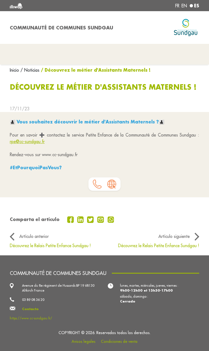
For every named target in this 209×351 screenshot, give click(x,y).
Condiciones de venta (119, 341)
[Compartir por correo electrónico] (101, 219)
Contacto (30, 309)
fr (177, 5)
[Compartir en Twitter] (91, 219)
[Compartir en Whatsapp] (110, 219)
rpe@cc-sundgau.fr (27, 141)
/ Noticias (29, 70)
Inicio (15, 70)
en (184, 5)
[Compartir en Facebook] (71, 219)
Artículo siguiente (174, 236)
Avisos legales (84, 341)
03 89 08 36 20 (33, 300)
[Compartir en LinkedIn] (81, 219)
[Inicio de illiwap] (47, 5)
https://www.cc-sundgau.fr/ (31, 318)
